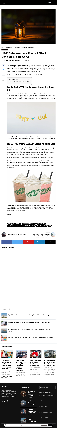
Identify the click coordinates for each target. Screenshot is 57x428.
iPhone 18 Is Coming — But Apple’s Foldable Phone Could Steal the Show (29, 322)
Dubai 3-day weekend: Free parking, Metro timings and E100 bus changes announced (21, 365)
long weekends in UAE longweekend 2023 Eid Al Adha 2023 (21, 225)
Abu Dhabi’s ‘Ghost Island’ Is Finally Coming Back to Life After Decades (29, 329)
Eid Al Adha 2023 (16, 223)
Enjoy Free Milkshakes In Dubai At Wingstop (19, 83)
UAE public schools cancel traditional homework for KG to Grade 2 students (30, 337)
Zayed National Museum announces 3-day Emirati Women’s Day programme (30, 315)
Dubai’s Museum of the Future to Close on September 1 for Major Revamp (49, 364)
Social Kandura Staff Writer (11, 60)
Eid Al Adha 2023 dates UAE (29, 223)
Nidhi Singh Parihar (7, 376)
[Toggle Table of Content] (28, 79)
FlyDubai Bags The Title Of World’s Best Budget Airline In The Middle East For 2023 (33, 157)
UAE (50, 225)
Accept (50, 425)
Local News (8, 47)
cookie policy (44, 425)
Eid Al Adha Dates (41, 223)
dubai (9, 223)
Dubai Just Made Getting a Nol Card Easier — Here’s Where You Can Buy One (35, 364)
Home (2, 47)
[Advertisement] (28, 295)
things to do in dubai (42, 225)
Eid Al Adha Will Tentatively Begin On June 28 (19, 81)
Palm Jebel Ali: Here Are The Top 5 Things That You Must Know (28, 74)
